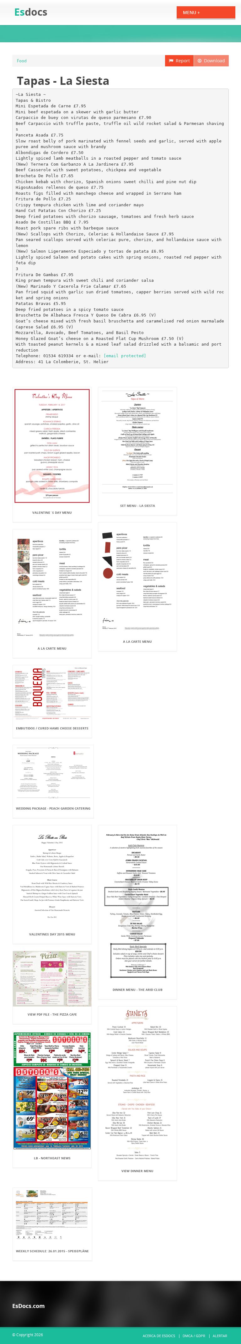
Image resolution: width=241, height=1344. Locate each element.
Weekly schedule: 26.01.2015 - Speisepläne (52, 1251)
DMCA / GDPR (194, 1335)
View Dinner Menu (137, 1171)
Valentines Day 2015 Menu (52, 934)
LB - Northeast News (52, 1158)
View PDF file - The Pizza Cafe (52, 1014)
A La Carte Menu (137, 641)
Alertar (220, 1335)
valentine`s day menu (52, 512)
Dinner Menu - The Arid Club (138, 989)
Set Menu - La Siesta (137, 505)
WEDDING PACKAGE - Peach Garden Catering (53, 808)
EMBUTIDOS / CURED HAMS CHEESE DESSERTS (52, 728)
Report (181, 61)
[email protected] (125, 355)
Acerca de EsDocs (159, 1335)
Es (30, 11)
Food (22, 61)
